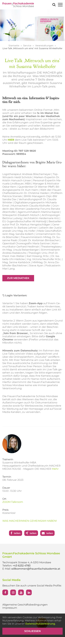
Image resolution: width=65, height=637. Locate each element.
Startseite (14, 45)
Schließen (32, 631)
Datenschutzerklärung (40, 623)
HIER (11, 139)
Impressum (9, 607)
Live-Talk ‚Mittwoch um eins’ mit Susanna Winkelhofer (32, 48)
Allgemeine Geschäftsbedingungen (25, 604)
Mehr (55, 468)
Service (27, 45)
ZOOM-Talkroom (12, 501)
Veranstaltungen (44, 45)
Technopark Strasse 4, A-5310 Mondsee (26, 562)
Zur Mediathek (18, 278)
